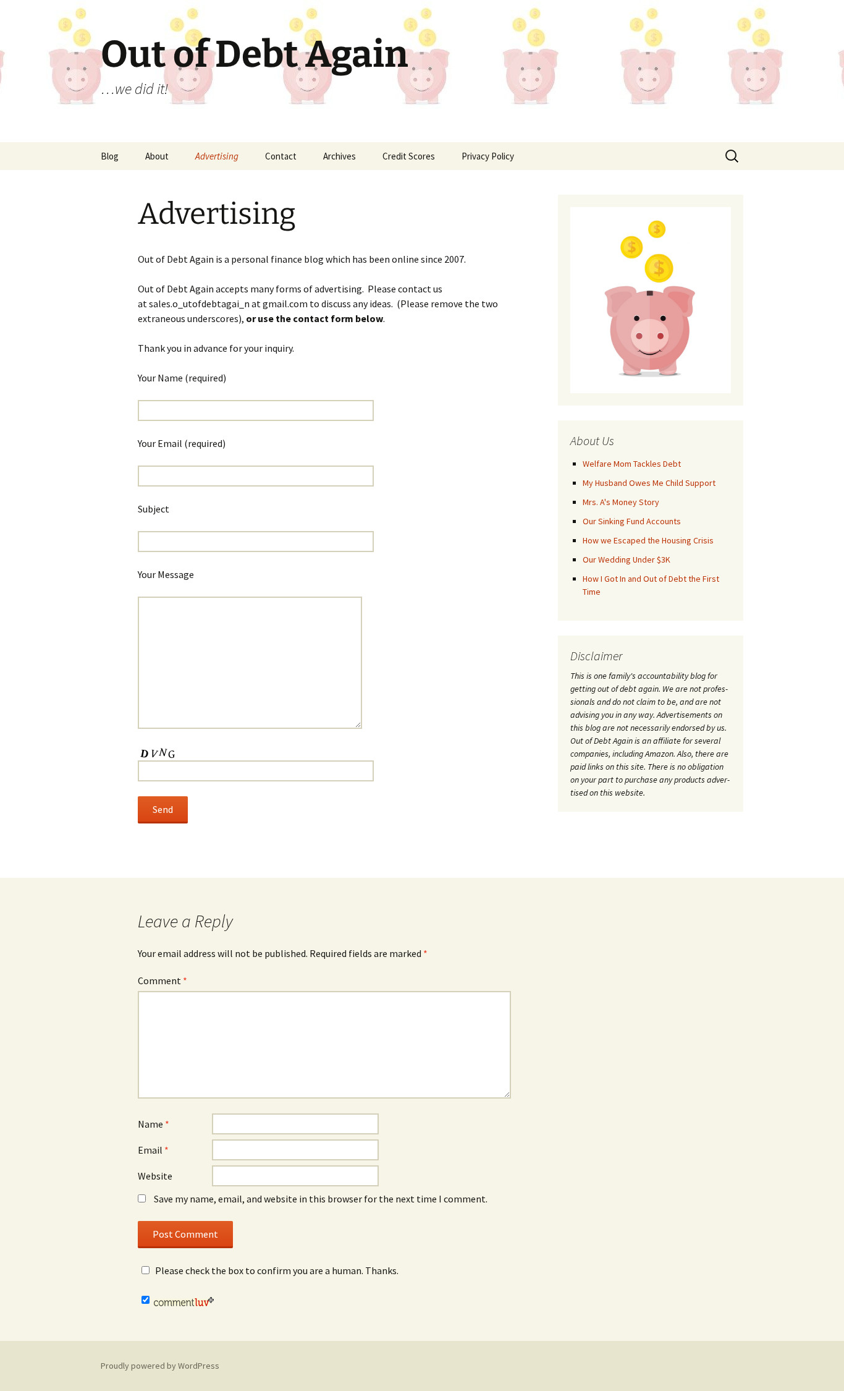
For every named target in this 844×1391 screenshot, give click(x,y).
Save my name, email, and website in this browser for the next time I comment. (320, 1199)
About (157, 156)
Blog (110, 156)
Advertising (216, 156)
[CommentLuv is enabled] (183, 1300)
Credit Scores (408, 156)
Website (155, 1176)
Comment (162, 980)
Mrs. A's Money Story (621, 502)
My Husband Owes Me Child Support (649, 482)
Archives (339, 156)
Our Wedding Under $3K (626, 559)
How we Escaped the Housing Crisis (648, 540)
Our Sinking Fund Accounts (632, 521)
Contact (281, 156)
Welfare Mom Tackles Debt (632, 463)
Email (153, 1150)
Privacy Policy (488, 156)
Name (153, 1124)
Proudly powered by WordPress (160, 1365)
